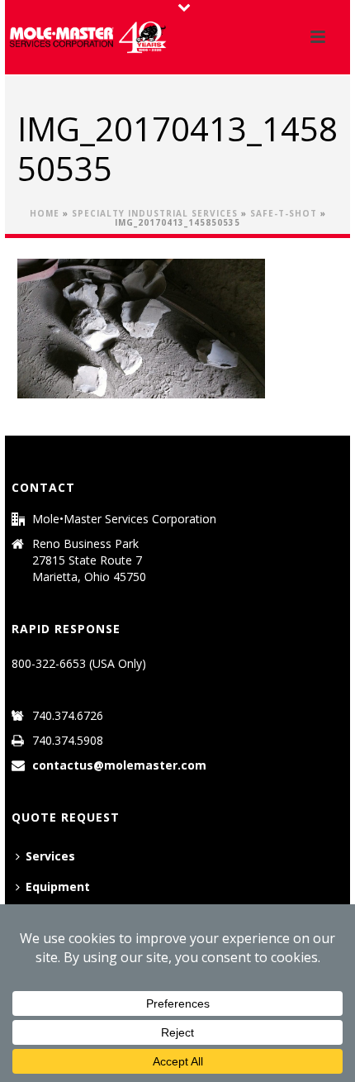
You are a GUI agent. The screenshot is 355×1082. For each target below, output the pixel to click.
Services (50, 856)
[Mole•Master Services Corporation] (87, 37)
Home (44, 213)
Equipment (58, 886)
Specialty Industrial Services (155, 213)
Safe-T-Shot (283, 213)
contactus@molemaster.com (119, 765)
